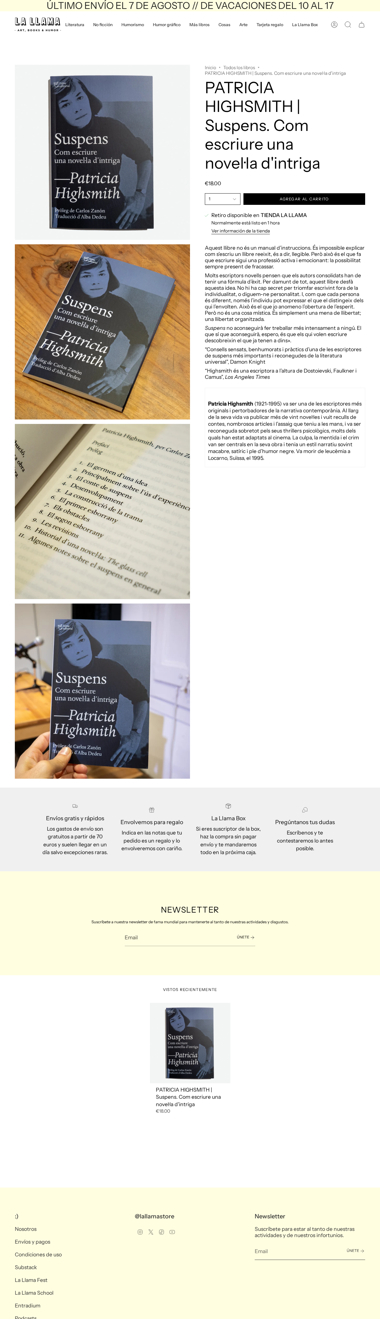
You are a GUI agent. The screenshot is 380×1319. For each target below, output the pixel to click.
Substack (26, 1267)
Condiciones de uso (38, 1254)
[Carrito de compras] (361, 25)
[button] (75, 25)
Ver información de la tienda (240, 231)
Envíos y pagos (32, 1242)
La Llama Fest (31, 1280)
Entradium (27, 1305)
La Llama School (34, 1293)
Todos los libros (239, 67)
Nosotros (26, 1229)
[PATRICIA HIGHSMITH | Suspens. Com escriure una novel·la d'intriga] (190, 1043)
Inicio (210, 67)
